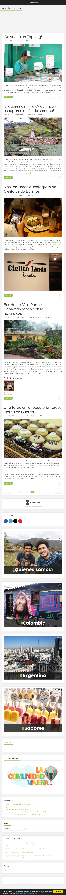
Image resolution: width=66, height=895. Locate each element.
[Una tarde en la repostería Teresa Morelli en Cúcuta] (33, 438)
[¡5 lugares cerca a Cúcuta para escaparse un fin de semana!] (33, 137)
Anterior (8, 492)
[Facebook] (6, 521)
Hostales (35, 317)
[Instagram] (15, 521)
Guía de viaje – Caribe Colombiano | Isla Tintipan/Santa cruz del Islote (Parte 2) (25, 812)
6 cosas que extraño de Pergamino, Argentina (21, 852)
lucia (6, 852)
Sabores (28, 40)
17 (46, 492)
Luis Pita (7, 849)
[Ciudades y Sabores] (33, 2)
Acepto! (58, 891)
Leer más (8, 97)
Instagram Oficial (56, 242)
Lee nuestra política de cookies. (26, 893)
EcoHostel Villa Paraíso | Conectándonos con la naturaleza (24, 309)
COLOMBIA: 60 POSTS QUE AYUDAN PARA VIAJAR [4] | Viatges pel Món (24, 855)
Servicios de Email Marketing (30, 506)
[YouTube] (20, 521)
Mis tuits (6, 870)
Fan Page (7, 742)
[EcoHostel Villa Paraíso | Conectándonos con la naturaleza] (33, 339)
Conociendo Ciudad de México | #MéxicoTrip (16, 809)
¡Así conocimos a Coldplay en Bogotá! (25, 843)
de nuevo (39, 240)
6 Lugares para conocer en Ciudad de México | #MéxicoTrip (32, 25)
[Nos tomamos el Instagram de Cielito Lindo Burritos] (33, 217)
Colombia (28, 114)
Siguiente (57, 492)
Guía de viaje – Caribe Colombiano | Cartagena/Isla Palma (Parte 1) (22, 814)
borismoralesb (19, 40)
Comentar (36, 40)
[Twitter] (11, 521)
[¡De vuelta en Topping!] (33, 63)
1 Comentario (44, 416)
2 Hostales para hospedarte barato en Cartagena (12, 25)
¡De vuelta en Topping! (23, 37)
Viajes (33, 114)
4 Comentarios (48, 317)
